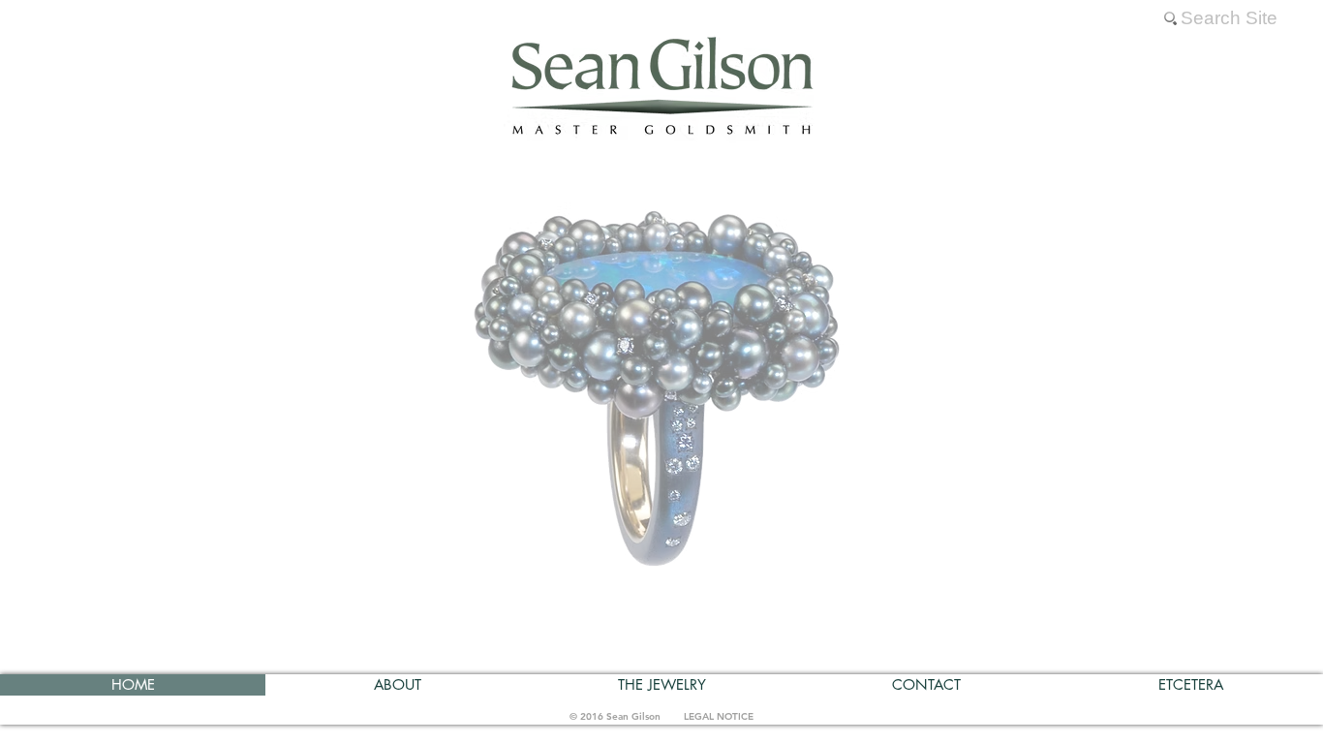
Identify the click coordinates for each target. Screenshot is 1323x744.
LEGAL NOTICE (719, 716)
